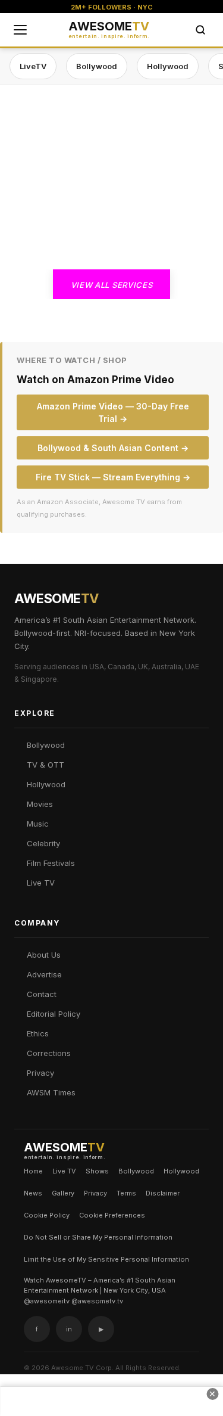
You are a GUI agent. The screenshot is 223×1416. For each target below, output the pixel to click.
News (33, 1193)
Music (38, 823)
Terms (126, 1193)
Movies (40, 804)
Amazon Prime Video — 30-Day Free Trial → (113, 412)
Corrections (49, 1053)
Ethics (38, 1033)
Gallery (63, 1193)
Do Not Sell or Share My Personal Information (98, 1237)
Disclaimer (163, 1193)
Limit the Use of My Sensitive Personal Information (106, 1259)
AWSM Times (51, 1092)
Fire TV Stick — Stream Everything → (113, 477)
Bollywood (96, 66)
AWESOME (109, 29)
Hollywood (168, 66)
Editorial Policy (53, 1013)
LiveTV (33, 66)
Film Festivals (51, 863)
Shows (97, 1171)
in (69, 1329)
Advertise (44, 974)
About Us (44, 954)
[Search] (200, 30)
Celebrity (43, 843)
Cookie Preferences (112, 1215)
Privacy (40, 1072)
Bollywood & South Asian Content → (113, 448)
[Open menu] (20, 30)
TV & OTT (45, 764)
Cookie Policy (47, 1215)
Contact (41, 994)
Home (33, 1171)
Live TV (41, 882)
